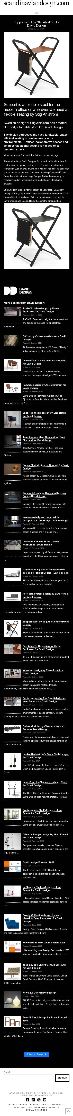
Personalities (23, 1107)
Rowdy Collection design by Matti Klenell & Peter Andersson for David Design (43, 918)
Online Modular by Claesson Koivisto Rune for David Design (44, 728)
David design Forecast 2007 (38, 862)
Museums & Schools (47, 1107)
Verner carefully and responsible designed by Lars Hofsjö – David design (45, 519)
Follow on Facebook (36, 1054)
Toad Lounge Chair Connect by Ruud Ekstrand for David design (44, 439)
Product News (39, 1105)
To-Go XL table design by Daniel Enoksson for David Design (41, 310)
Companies (57, 1105)
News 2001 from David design (39, 992)
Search (7, 1072)
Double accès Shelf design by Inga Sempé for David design (42, 812)
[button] (36, 12)
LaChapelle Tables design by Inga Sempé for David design (42, 889)
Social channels (36, 1110)
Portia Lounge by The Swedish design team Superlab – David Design (44, 700)
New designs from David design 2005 (44, 942)
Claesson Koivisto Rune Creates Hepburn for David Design (41, 543)
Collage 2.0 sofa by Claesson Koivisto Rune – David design (44, 495)
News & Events (18, 1105)
